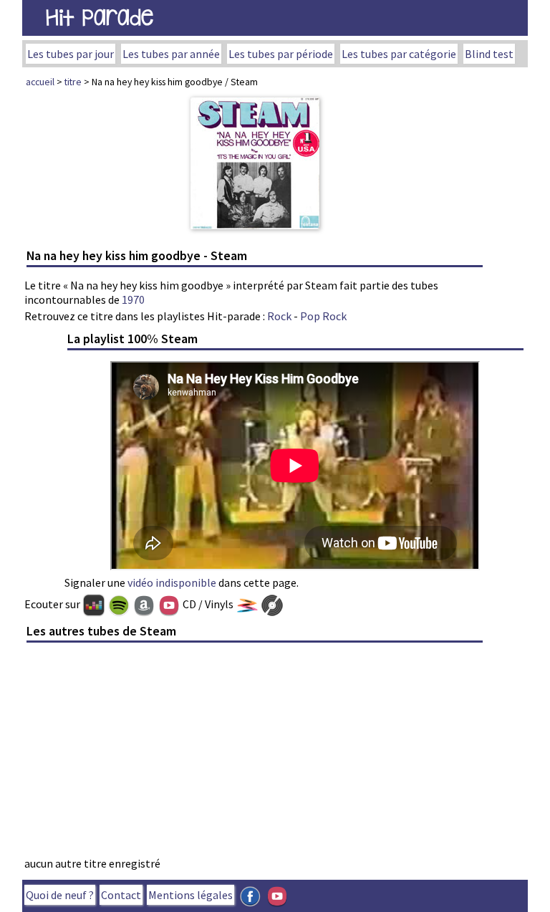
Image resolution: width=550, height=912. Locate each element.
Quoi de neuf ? (60, 895)
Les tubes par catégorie (399, 54)
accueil (40, 81)
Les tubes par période (280, 54)
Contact (121, 895)
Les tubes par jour (70, 54)
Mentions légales (190, 895)
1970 (133, 299)
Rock (279, 316)
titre (73, 81)
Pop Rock (323, 316)
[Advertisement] (255, 753)
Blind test (489, 54)
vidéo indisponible (171, 582)
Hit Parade (99, 17)
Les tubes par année (171, 54)
